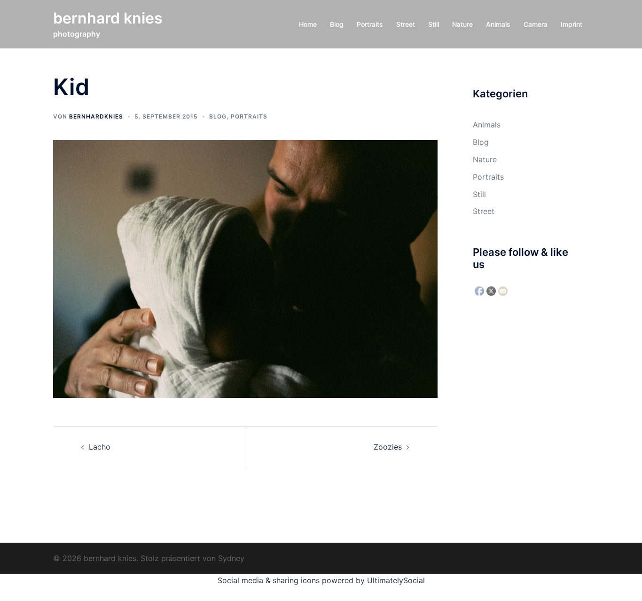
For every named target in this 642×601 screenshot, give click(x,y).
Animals (498, 24)
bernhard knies (108, 18)
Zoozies (388, 446)
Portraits (370, 24)
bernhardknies (96, 116)
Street (405, 24)
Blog (337, 24)
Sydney (231, 558)
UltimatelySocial (396, 580)
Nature (462, 24)
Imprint (571, 24)
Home (308, 24)
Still (433, 24)
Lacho (99, 446)
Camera (536, 24)
